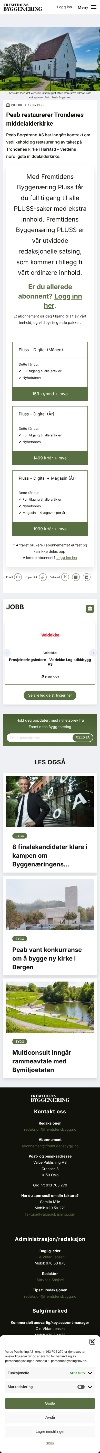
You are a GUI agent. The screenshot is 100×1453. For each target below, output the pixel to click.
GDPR (50, 1443)
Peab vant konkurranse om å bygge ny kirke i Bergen (47, 958)
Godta (50, 1403)
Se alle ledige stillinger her (50, 695)
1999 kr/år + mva (50, 528)
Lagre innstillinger (50, 1431)
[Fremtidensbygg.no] (23, 9)
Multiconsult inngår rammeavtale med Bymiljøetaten (41, 1061)
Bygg (19, 836)
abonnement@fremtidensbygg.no (50, 1146)
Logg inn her (66, 557)
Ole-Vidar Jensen (50, 1257)
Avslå (50, 1417)
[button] (92, 1341)
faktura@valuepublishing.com (50, 1214)
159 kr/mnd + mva (50, 393)
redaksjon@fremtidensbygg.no (50, 1129)
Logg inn (64, 7)
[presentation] (7, 653)
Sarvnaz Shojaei (50, 1280)
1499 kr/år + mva (50, 457)
